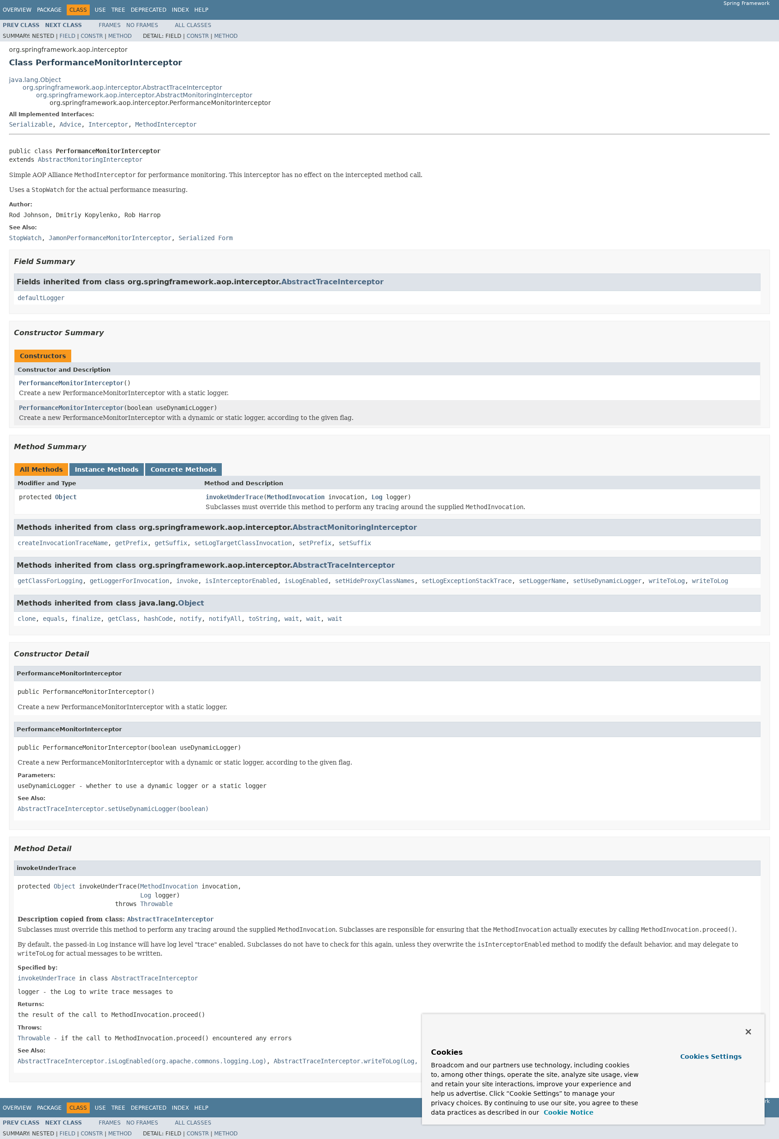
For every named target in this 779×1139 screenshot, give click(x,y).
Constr (92, 36)
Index (180, 10)
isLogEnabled (306, 580)
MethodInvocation (296, 497)
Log (376, 497)
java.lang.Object (35, 79)
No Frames (142, 25)
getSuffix (171, 543)
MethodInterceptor (166, 124)
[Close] (748, 1032)
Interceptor (108, 124)
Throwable (156, 903)
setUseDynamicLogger (607, 580)
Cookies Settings (711, 1056)
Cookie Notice (567, 1112)
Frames (110, 25)
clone (27, 618)
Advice (70, 124)
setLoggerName (542, 580)
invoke (187, 580)
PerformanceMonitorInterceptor (71, 383)
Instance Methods (106, 469)
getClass (122, 618)
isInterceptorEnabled (241, 580)
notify (191, 618)
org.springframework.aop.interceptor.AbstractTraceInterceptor (122, 87)
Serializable (30, 124)
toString (262, 618)
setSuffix (355, 543)
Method (120, 36)
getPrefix (131, 543)
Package (49, 10)
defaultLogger (41, 297)
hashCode (158, 618)
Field (67, 36)
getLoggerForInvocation (129, 580)
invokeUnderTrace (234, 497)
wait (291, 618)
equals (53, 618)
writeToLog (667, 580)
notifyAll (225, 618)
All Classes (193, 25)
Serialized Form (206, 237)
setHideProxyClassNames (374, 580)
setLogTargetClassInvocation (243, 543)
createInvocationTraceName (63, 543)
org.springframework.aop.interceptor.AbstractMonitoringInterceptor (144, 95)
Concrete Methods (183, 469)
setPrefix (315, 543)
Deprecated (148, 10)
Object (66, 497)
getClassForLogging (50, 580)
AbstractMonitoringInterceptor (90, 159)
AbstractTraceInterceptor (332, 282)
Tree (118, 10)
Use (100, 10)
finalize (86, 618)
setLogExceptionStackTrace (467, 580)
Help (201, 10)
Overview (17, 10)
